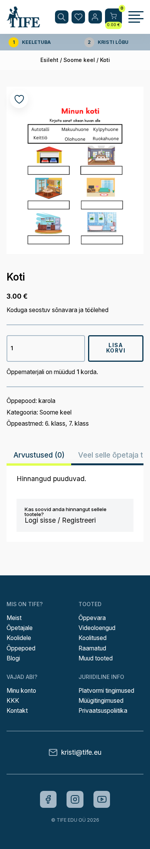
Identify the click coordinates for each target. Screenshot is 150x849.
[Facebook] (48, 799)
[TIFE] (23, 24)
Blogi (13, 658)
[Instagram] (75, 799)
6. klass (55, 423)
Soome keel (79, 60)
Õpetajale (20, 628)
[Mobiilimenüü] (135, 17)
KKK (13, 700)
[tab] (39, 455)
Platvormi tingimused (106, 690)
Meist (14, 618)
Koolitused (92, 638)
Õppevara (92, 618)
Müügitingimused (100, 700)
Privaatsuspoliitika (102, 710)
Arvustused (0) (39, 455)
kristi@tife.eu (81, 752)
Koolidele (19, 638)
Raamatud (92, 648)
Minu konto (21, 690)
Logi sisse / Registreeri (60, 520)
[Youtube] (101, 799)
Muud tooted (95, 658)
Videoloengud (96, 628)
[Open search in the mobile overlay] (61, 17)
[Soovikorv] (78, 17)
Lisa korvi (116, 348)
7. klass (79, 423)
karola (46, 400)
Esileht (49, 60)
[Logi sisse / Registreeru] (95, 17)
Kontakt (17, 710)
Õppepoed (21, 648)
